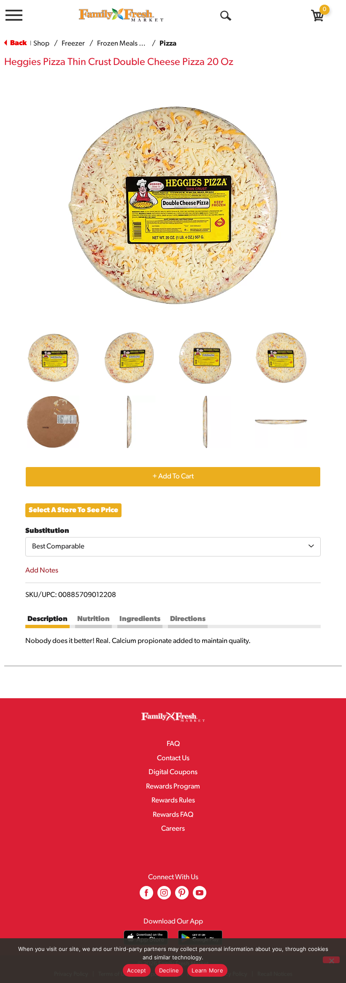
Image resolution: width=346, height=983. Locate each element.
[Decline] (331, 959)
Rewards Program (173, 786)
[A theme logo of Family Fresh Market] (121, 14)
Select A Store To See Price (73, 510)
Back (18, 43)
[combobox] (173, 546)
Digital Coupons (173, 772)
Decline (169, 970)
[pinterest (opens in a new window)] (182, 895)
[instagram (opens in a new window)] (164, 895)
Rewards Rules (173, 800)
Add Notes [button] (41, 570)
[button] (53, 358)
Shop (41, 43)
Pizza (167, 43)
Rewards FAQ (173, 814)
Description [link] (47, 619)
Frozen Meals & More (129, 43)
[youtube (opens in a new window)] (199, 895)
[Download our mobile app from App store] (146, 937)
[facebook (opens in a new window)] (146, 895)
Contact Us (173, 758)
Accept (136, 970)
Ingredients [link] (139, 619)
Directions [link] (187, 619)
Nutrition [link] (93, 619)
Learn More (207, 970)
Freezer (73, 43)
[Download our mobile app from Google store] (200, 937)
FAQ (173, 744)
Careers (173, 828)
